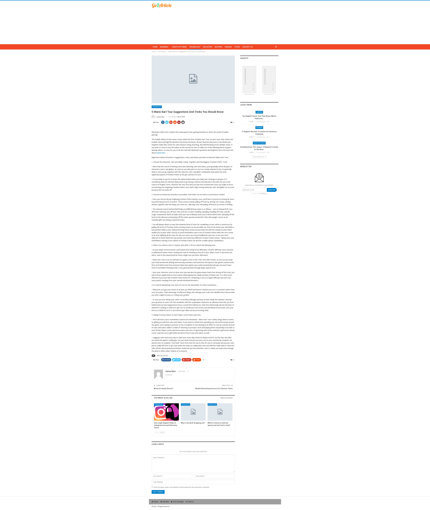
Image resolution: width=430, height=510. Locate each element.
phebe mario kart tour (162, 355)
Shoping (218, 47)
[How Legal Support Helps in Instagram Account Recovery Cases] (166, 412)
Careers (259, 112)
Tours (237, 47)
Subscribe (271, 190)
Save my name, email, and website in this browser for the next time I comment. (182, 487)
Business (164, 47)
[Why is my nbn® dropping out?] (193, 412)
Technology (194, 47)
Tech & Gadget (178, 502)
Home (155, 47)
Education (207, 47)
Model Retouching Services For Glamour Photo (214, 389)
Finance (228, 47)
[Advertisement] (215, 25)
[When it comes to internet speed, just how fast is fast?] (220, 412)
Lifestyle (166, 502)
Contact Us (247, 47)
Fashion (191, 502)
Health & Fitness (179, 47)
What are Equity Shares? (163, 389)
